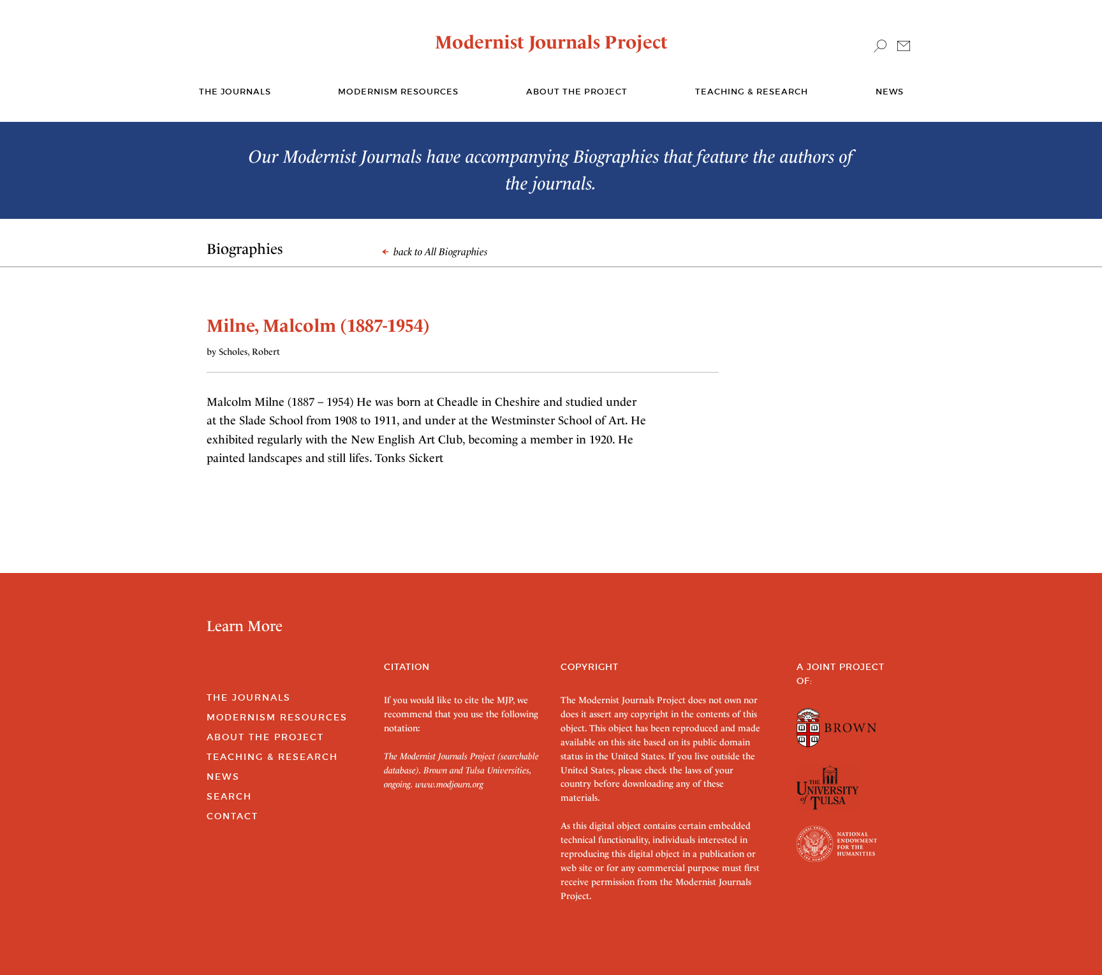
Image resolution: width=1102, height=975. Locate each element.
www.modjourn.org (449, 784)
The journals (235, 91)
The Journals (249, 697)
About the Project (577, 91)
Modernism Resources (398, 91)
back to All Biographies (439, 252)
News (890, 91)
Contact (232, 816)
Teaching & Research (751, 91)
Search (229, 796)
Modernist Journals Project (551, 42)
